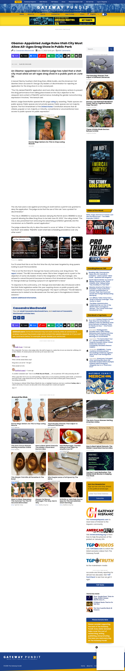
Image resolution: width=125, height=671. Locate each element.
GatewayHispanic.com (99, 519)
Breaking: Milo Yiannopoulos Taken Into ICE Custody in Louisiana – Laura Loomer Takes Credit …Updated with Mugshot (100, 275)
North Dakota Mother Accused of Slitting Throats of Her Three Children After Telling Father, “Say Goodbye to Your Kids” (101, 282)
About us (89, 666)
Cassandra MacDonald (29, 308)
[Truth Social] (94, 657)
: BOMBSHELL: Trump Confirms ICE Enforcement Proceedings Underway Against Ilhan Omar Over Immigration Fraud (101, 353)
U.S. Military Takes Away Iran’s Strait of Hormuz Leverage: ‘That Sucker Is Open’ (101, 299)
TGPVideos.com (96, 549)
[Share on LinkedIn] (61, 56)
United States (47, 106)
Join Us (42, 14)
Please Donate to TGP (75, 2)
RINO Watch (43, 2)
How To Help (69, 14)
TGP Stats (100, 585)
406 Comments (64, 51)
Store (63, 2)
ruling (53, 101)
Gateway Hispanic (30, 2)
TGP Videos (54, 2)
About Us (31, 14)
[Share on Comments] (68, 56)
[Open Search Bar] (98, 14)
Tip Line (18, 2)
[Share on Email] (76, 56)
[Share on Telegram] (57, 56)
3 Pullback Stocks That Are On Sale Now (103, 603)
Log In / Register (102, 2)
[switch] (104, 14)
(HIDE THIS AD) (66, 29)
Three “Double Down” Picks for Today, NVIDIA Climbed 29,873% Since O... (104, 598)
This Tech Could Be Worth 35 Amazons (103, 609)
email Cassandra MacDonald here (34, 311)
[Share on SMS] (72, 56)
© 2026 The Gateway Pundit (13, 666)
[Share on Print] (80, 56)
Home (22, 14)
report (13, 273)
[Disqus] (47, 366)
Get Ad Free (89, 2)
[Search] (111, 49)
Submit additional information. (24, 298)
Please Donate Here (100, 620)
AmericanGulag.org (98, 535)
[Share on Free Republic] (65, 56)
